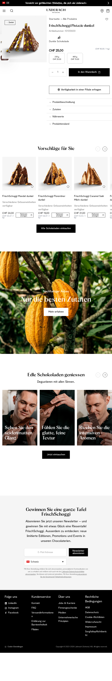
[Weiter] (105, 149)
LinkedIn (12, 603)
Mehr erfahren (56, 312)
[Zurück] (98, 149)
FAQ (34, 608)
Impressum (91, 627)
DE (7, 3)
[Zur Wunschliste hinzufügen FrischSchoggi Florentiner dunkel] (68, 186)
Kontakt (36, 603)
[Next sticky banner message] (108, 3)
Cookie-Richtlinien (94, 617)
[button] (79, 102)
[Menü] (4, 11)
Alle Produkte (70, 19)
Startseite (54, 19)
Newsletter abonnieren (78, 552)
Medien (62, 613)
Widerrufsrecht (93, 622)
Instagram (13, 608)
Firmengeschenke (67, 608)
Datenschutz (92, 612)
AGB (87, 607)
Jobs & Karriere (66, 603)
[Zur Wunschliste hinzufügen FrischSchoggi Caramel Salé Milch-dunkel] (103, 186)
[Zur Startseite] (56, 11)
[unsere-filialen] (102, 11)
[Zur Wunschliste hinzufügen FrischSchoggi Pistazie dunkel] (107, 19)
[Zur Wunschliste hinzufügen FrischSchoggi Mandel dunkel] (32, 186)
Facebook (13, 613)
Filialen (35, 629)
